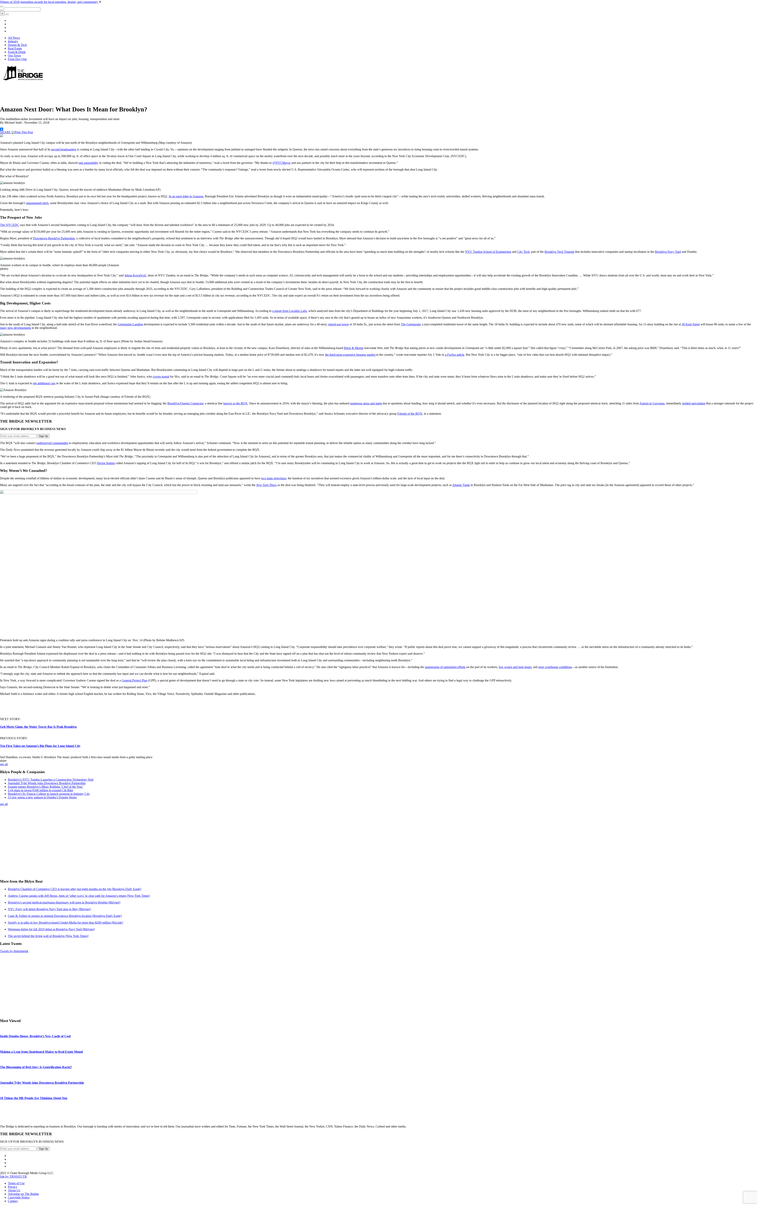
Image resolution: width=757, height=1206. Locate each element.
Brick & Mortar (353, 348)
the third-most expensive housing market (350, 354)
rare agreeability (88, 162)
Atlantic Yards (461, 485)
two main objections (273, 478)
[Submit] (1, 10)
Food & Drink (17, 52)
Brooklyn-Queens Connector (185, 403)
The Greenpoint (410, 324)
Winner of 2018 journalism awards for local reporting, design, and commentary (49, 2)
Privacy (12, 1186)
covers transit (161, 376)
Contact (13, 1201)
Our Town (14, 55)
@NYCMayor (281, 162)
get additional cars (44, 383)
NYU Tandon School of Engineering (488, 251)
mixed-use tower (338, 324)
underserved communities (52, 443)
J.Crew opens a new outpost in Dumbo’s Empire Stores (42, 797)
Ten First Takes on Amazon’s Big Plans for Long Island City (40, 746)
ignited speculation (693, 403)
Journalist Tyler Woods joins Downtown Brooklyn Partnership (47, 783)
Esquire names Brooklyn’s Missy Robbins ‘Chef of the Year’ (45, 786)
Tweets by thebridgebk (14, 951)
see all (4, 764)
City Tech (523, 251)
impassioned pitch (37, 203)
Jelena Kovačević (135, 275)
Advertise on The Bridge (23, 1194)
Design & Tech (17, 45)
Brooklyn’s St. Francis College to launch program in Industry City (49, 793)
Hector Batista (106, 463)
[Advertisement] (72, 92)
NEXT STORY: (10, 719)
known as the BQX (235, 403)
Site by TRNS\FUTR (13, 1176)
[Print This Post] (22, 132)
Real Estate (15, 48)
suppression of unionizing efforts (445, 667)
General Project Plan (134, 680)
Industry (13, 41)
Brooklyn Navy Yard (668, 251)
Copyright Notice (19, 1197)
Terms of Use (16, 1183)
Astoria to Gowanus (652, 403)
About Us (14, 1190)
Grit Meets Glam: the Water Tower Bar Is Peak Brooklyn (38, 726)
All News (14, 37)
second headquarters (63, 149)
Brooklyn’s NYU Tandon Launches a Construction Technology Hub (50, 779)
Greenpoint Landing (130, 324)
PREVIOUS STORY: (14, 738)
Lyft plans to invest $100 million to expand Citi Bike (40, 790)
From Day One (17, 59)
